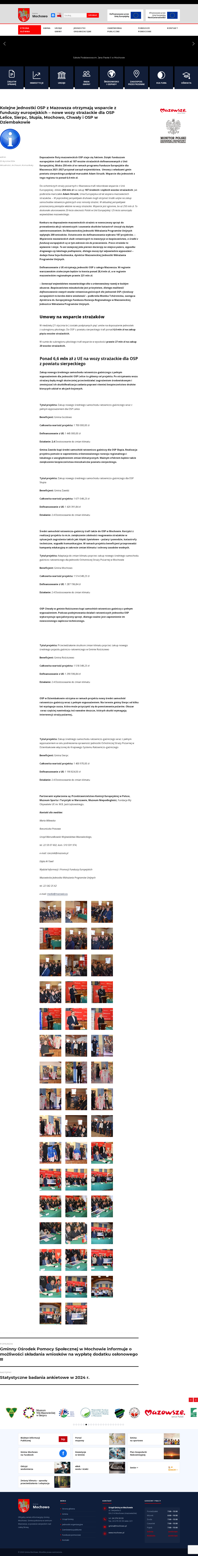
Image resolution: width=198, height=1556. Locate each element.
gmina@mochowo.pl (118, 1526)
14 (106, 1424)
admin (3, 157)
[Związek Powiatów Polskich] (114, 1411)
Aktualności (5, 165)
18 (116, 1424)
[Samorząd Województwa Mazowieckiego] (144, 1411)
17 (113, 1424)
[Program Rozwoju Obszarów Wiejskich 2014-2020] (46, 1411)
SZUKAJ (92, 15)
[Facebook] (53, 15)
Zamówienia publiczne (114, 30)
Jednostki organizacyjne (82, 30)
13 (103, 1424)
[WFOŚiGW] (74, 1411)
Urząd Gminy (58, 30)
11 (98, 1424)
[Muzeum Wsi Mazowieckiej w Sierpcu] (19, 1411)
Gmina (46, 28)
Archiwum (16, 165)
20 (120, 1424)
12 (101, 1424)
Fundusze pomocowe (144, 30)
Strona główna (25, 30)
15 (108, 1424)
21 (123, 1424)
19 (118, 1424)
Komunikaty (27, 165)
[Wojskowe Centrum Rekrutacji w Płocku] (99, 1411)
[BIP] (59, 15)
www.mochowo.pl (116, 1532)
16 (111, 1424)
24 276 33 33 (117, 1518)
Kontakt (172, 28)
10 (96, 1424)
